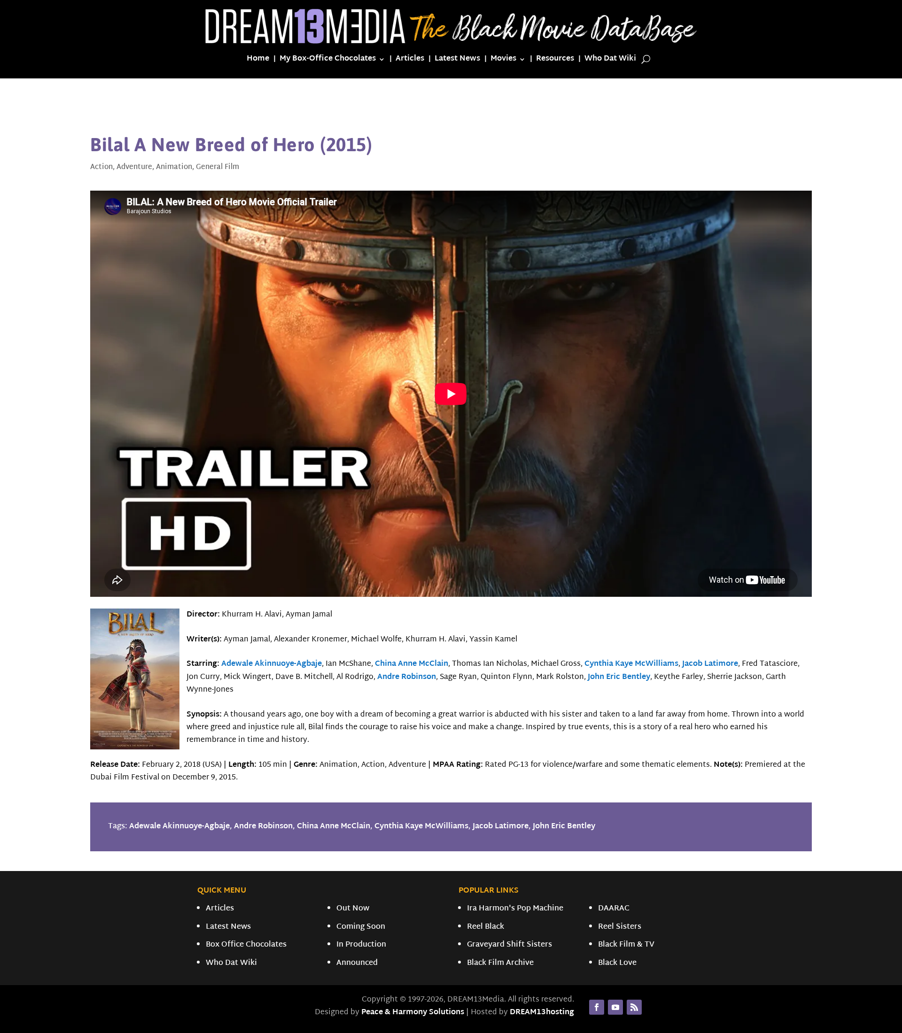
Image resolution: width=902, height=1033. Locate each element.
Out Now (352, 909)
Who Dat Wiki (610, 61)
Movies (503, 61)
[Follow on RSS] (634, 1007)
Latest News (457, 61)
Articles (410, 61)
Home (258, 61)
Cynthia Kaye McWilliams (631, 664)
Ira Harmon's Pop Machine (515, 909)
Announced (357, 963)
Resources (555, 61)
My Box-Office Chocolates (328, 61)
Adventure (134, 167)
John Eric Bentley (619, 677)
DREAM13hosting (542, 1012)
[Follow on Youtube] (615, 1007)
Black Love (617, 963)
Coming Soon (360, 927)
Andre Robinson (406, 677)
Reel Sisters (619, 927)
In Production (361, 945)
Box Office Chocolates (246, 945)
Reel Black (485, 927)
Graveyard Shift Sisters (509, 945)
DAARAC (614, 909)
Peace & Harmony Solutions (412, 1012)
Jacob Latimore (710, 664)
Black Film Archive (500, 963)
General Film (217, 167)
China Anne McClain (411, 664)
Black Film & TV (626, 945)
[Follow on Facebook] (596, 1007)
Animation (174, 167)
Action (101, 167)
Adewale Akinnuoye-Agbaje (271, 664)
